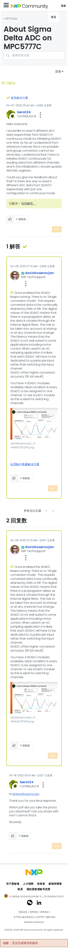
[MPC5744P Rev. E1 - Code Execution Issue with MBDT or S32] (46, 510)
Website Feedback (34, 922)
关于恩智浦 (12, 884)
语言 (53, 17)
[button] (40, 114)
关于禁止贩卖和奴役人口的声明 (28, 917)
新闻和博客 (55, 884)
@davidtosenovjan (25, 794)
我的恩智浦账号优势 (38, 889)
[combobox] (34, 55)
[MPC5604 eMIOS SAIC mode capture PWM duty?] (53, 510)
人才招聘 (28, 884)
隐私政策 (23, 912)
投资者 (41, 884)
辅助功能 (50, 917)
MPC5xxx (11, 18)
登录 (63, 6)
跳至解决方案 (19, 98)
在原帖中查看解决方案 (24, 464)
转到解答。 (28, 203)
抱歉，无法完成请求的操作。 (22, 943)
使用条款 (34, 912)
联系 (20, 889)
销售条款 (44, 912)
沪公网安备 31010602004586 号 (25, 896)
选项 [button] (58, 71)
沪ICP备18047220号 (54, 896)
